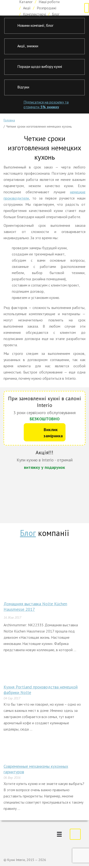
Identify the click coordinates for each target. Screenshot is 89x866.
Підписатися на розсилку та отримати (46, 104)
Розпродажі (46, 7)
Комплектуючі (34, 14)
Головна (9, 120)
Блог (55, 14)
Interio (8, 8)
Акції (27, 7)
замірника (53, 432)
